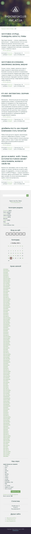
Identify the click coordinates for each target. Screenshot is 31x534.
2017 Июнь (6, 385)
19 (15, 255)
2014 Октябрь (6, 338)
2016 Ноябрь (6, 374)
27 (17, 258)
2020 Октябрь (6, 437)
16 (8, 255)
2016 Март (5, 363)
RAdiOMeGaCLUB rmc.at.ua (15, 18)
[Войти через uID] (7, 233)
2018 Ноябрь (6, 401)
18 (13, 255)
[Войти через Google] (20, 233)
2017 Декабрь (6, 395)
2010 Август (6, 277)
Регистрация (14, 202)
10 (11, 253)
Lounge (6, 479)
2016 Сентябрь (7, 371)
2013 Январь (6, 305)
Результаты (6, 494)
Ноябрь (12, 29)
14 (20, 253)
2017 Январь (6, 377)
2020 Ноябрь (6, 439)
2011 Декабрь (6, 285)
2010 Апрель (6, 270)
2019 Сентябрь (7, 417)
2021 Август (6, 450)
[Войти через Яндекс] (17, 233)
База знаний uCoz (11, 521)
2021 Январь (6, 442)
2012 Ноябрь (6, 302)
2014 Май (5, 330)
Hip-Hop (7, 474)
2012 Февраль (6, 288)
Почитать (10, 53)
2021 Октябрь (6, 453)
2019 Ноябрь (6, 420)
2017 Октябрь (6, 391)
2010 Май (5, 272)
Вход (19, 202)
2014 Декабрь (6, 341)
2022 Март (5, 456)
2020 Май (5, 429)
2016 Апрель (6, 365)
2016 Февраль (6, 362)
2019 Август (6, 415)
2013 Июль (6, 314)
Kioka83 (10, 54)
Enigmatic (7, 480)
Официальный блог (11, 518)
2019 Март (5, 407)
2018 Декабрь (6, 402)
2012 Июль (6, 296)
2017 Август (6, 388)
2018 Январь (6, 396)
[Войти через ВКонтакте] (10, 233)
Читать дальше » (7, 50)
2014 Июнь (6, 332)
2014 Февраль (6, 325)
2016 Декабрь (6, 376)
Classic (6, 470)
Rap (6, 472)
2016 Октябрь (6, 373)
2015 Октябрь (6, 355)
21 (20, 255)
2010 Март (5, 269)
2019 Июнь (6, 412)
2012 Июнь (6, 294)
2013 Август (6, 316)
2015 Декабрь (6, 358)
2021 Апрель (6, 445)
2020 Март (5, 426)
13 (17, 253)
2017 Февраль (6, 379)
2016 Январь (6, 360)
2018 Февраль (6, 398)
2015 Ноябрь (6, 357)
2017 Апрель (6, 382)
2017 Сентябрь (7, 390)
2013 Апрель (6, 310)
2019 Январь (6, 404)
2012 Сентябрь (7, 299)
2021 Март (5, 443)
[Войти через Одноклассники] (23, 233)
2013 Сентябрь (7, 318)
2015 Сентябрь (7, 354)
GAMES (5, 220)
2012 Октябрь (6, 300)
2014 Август (6, 335)
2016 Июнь (6, 368)
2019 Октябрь (6, 418)
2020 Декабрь (6, 440)
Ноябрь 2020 (15, 243)
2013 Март (5, 308)
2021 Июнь (6, 448)
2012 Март (5, 289)
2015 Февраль (6, 344)
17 (11, 255)
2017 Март (5, 380)
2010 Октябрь (6, 280)
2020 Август (6, 434)
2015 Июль (6, 351)
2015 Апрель (6, 347)
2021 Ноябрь (6, 454)
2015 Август (6, 352)
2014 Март (5, 327)
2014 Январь (6, 324)
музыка (5, 214)
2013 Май (5, 311)
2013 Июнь (6, 313)
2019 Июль (6, 413)
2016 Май (5, 366)
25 (13, 258)
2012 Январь (6, 286)
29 (22, 258)
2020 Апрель (6, 428)
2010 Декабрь (6, 281)
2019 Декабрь (6, 421)
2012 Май (5, 292)
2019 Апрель (6, 409)
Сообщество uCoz (10, 519)
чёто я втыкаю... (9, 488)
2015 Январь (6, 343)
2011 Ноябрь (6, 283)
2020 (8, 29)
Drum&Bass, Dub (9, 482)
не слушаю (7, 485)
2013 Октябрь (6, 319)
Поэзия (5, 223)
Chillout (6, 477)
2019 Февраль (6, 406)
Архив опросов (14, 494)
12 (15, 253)
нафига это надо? (9, 487)
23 (8, 258)
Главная (3, 29)
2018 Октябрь (6, 399)
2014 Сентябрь (7, 336)
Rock (6, 467)
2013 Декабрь (6, 322)
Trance (6, 475)
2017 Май (5, 384)
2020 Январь (6, 423)
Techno (6, 465)
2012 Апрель (6, 291)
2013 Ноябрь (6, 321)
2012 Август (6, 297)
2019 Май (5, 410)
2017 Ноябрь (6, 393)
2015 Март (5, 346)
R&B (6, 483)
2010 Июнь (6, 273)
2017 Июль (6, 387)
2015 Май (5, 349)
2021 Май (5, 446)
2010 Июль (6, 275)
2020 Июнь (6, 431)
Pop (6, 469)
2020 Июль (6, 432)
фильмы (5, 217)
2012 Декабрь (6, 303)
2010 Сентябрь (7, 278)
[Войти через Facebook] (13, 233)
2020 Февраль (6, 424)
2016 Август (6, 369)
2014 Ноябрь (6, 340)
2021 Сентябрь (7, 451)
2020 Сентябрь (7, 435)
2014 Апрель (6, 329)
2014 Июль (6, 333)
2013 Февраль (6, 307)
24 (11, 258)
